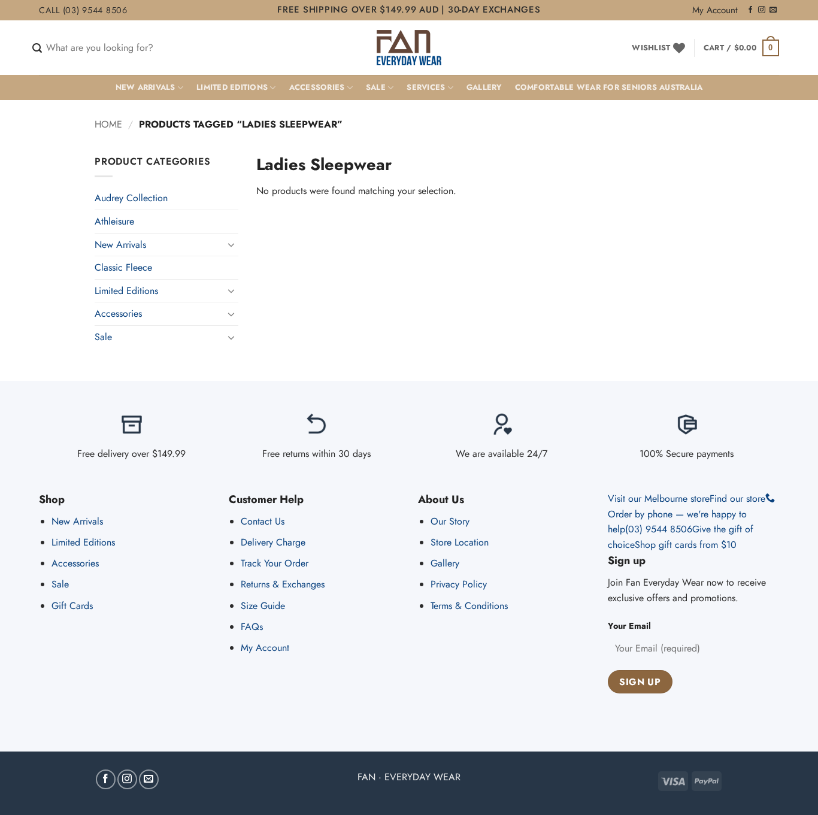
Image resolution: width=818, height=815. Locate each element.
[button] (741, 48)
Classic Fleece (123, 267)
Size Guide (263, 606)
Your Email (629, 626)
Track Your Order (274, 563)
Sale (376, 87)
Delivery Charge (273, 542)
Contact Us (262, 521)
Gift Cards (72, 606)
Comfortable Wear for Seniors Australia (609, 87)
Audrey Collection (131, 198)
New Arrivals (145, 87)
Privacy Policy (459, 584)
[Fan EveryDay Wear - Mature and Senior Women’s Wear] (409, 47)
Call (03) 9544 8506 (83, 10)
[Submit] (37, 48)
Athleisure (114, 221)
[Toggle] (231, 244)
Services (426, 87)
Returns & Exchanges (283, 584)
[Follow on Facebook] (750, 10)
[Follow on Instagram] (761, 10)
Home (108, 124)
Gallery (484, 87)
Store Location (460, 542)
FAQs (252, 627)
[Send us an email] (773, 10)
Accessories (317, 87)
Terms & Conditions (469, 606)
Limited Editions (232, 87)
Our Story (450, 521)
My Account (715, 10)
